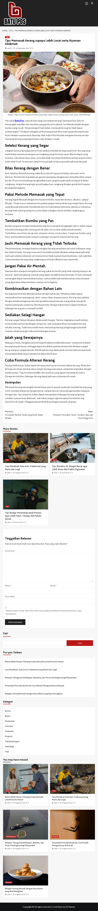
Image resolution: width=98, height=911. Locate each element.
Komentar (10, 550)
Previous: (24, 414)
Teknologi (9, 746)
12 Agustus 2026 (67, 848)
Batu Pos (19, 120)
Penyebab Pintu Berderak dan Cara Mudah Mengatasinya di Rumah (34, 685)
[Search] (92, 3)
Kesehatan (10, 721)
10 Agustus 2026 (20, 894)
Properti (9, 736)
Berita (8, 711)
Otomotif (9, 731)
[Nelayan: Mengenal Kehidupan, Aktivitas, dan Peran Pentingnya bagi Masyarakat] (25, 825)
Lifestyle (9, 726)
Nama (8, 585)
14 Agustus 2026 (20, 848)
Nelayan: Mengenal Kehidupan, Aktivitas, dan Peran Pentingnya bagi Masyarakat (41, 677)
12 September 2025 (22, 48)
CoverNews (57, 907)
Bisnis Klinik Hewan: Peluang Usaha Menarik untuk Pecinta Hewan (34, 661)
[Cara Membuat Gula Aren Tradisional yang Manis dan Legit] (25, 448)
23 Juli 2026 (65, 473)
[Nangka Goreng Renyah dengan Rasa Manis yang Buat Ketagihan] (25, 870)
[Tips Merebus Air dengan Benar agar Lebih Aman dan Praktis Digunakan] (72, 448)
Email (53, 585)
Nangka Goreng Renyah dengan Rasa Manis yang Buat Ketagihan (34, 693)
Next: (73, 414)
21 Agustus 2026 (20, 473)
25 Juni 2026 (18, 522)
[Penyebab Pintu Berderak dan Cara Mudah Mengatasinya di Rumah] (72, 825)
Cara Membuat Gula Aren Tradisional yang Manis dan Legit (31, 669)
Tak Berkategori (12, 741)
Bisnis (7, 716)
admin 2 (10, 48)
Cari (5, 633)
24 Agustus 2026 (20, 803)
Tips (7, 37)
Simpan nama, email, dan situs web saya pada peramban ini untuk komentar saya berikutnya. (44, 612)
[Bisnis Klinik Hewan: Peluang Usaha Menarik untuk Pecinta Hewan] (25, 779)
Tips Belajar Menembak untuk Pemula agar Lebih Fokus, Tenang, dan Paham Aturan (23, 515)
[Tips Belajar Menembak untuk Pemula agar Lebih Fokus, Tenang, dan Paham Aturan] (25, 494)
